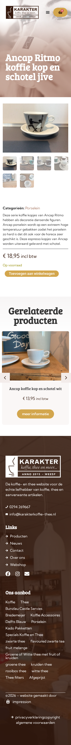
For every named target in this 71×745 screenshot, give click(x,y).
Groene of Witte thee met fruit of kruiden (33, 656)
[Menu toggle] (48, 12)
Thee (25, 602)
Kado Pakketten (19, 628)
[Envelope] (26, 573)
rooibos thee (16, 671)
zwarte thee (15, 641)
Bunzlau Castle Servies (24, 608)
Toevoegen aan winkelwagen (32, 273)
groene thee (16, 664)
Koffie (10, 602)
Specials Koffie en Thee (24, 634)
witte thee (40, 671)
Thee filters (15, 677)
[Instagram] (17, 573)
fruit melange (16, 647)
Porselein (32, 208)
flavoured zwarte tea (47, 641)
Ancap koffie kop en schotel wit (35, 388)
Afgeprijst (37, 677)
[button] (5, 378)
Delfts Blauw (16, 621)
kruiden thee (41, 664)
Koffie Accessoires (45, 615)
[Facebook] (8, 573)
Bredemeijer (15, 615)
